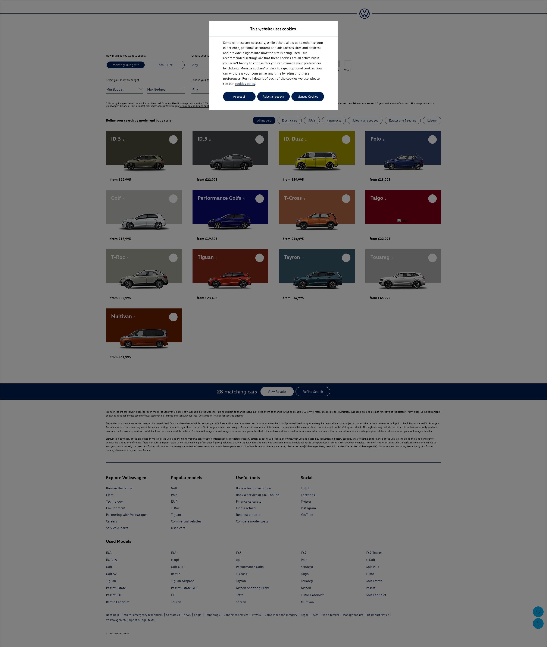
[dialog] (273, 323)
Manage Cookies (307, 96)
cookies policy (245, 84)
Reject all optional (274, 96)
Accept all (239, 96)
